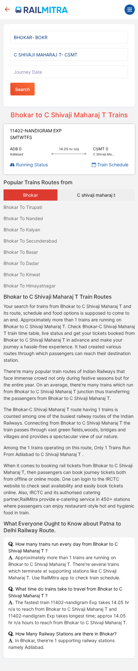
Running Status (31, 164)
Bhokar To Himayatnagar (30, 285)
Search (22, 89)
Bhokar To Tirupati (23, 207)
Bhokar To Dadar (21, 263)
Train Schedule (112, 164)
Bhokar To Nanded (23, 218)
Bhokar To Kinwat (22, 274)
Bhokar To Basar (21, 252)
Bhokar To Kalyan (22, 229)
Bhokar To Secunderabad (30, 241)
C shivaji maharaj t (96, 195)
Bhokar (30, 195)
